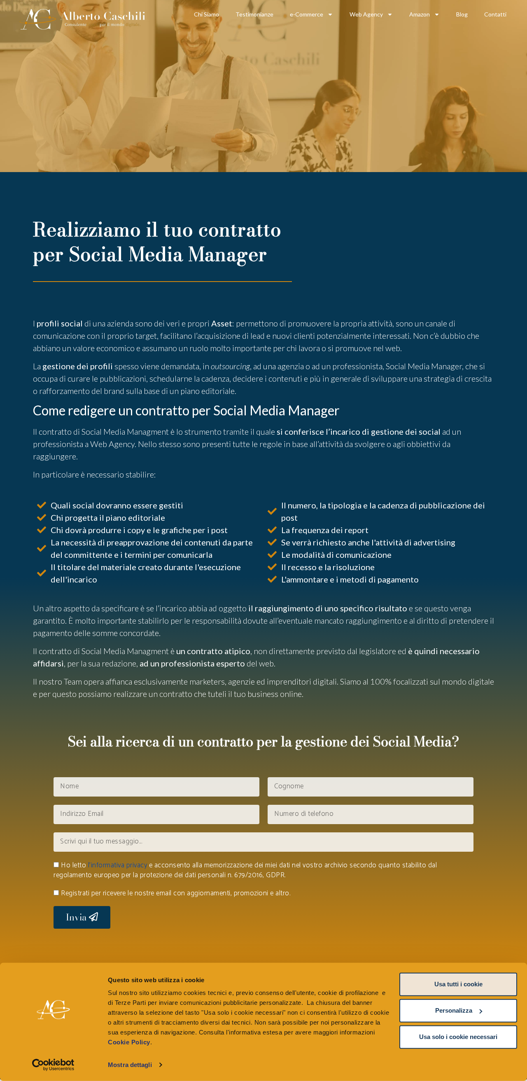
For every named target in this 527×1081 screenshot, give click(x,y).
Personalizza (453, 1010)
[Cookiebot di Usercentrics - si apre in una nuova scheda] (53, 1065)
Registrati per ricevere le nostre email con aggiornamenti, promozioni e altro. (175, 893)
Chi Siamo (206, 14)
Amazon (419, 14)
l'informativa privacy (117, 865)
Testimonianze (254, 14)
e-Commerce (306, 14)
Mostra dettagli (130, 1064)
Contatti (495, 14)
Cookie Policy (129, 1042)
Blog (462, 14)
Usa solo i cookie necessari (458, 1036)
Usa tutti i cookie (458, 984)
